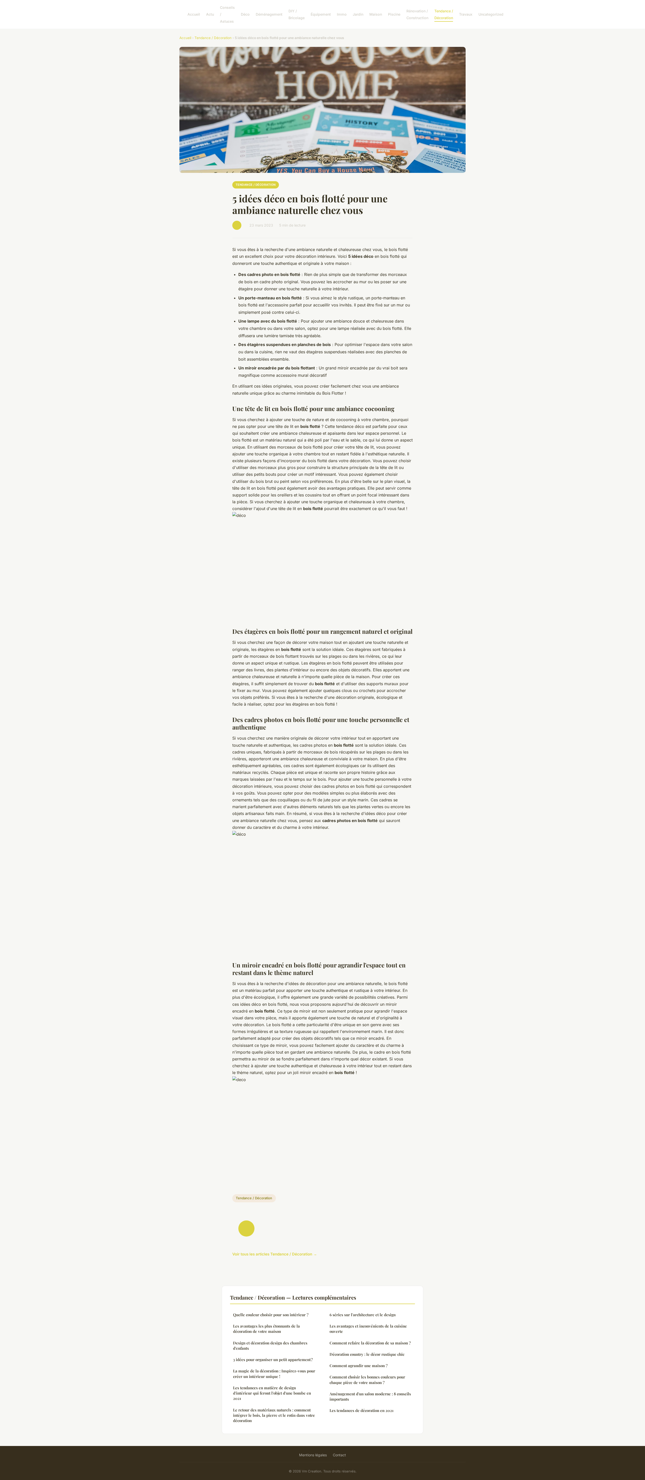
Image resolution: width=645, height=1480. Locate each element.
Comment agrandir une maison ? (359, 1365)
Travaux (465, 14)
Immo (342, 14)
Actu (210, 14)
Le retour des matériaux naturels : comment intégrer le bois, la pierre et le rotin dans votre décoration (274, 1415)
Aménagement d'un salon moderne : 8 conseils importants (370, 1396)
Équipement (321, 14)
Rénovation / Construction (417, 14)
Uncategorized (490, 14)
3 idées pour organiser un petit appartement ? (273, 1359)
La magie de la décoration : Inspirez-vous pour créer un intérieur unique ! (274, 1373)
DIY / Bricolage (296, 14)
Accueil (193, 14)
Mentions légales (313, 1455)
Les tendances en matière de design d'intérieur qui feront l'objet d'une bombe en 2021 (272, 1393)
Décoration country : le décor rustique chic (367, 1354)
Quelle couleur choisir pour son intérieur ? (270, 1314)
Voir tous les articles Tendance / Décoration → (274, 1254)
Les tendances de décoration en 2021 (362, 1410)
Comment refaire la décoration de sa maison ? (370, 1342)
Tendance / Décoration (443, 14)
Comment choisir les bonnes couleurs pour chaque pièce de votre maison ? (367, 1379)
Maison (375, 14)
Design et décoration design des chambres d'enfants (270, 1345)
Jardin (358, 14)
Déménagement (269, 14)
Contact (339, 1455)
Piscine (394, 14)
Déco (245, 14)
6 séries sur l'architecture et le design (363, 1314)
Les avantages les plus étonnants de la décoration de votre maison (266, 1329)
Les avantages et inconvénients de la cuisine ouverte (368, 1329)
